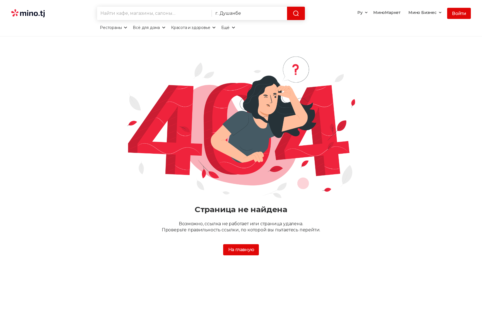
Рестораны (111, 27)
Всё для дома (146, 27)
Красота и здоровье (190, 27)
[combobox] (154, 13)
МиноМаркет (387, 12)
